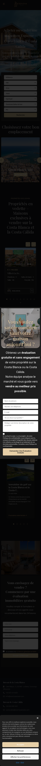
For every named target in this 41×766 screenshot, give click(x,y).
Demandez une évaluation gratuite (20, 452)
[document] (20, 383)
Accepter (20, 745)
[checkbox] (4, 434)
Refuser (20, 751)
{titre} (17, 762)
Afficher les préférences (20, 757)
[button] (37, 718)
